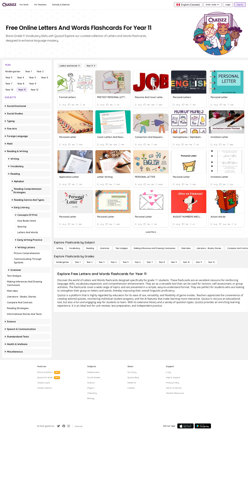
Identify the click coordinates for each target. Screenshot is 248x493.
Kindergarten (12, 71)
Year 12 (34, 89)
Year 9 (32, 83)
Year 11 (22, 89)
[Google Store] (203, 425)
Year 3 (8, 77)
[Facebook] (63, 426)
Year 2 (40, 71)
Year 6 (44, 77)
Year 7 (8, 83)
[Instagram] (68, 426)
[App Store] (185, 425)
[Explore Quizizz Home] (9, 5)
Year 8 (20, 83)
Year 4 (20, 77)
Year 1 (28, 71)
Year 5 (32, 77)
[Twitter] (58, 426)
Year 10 (9, 89)
